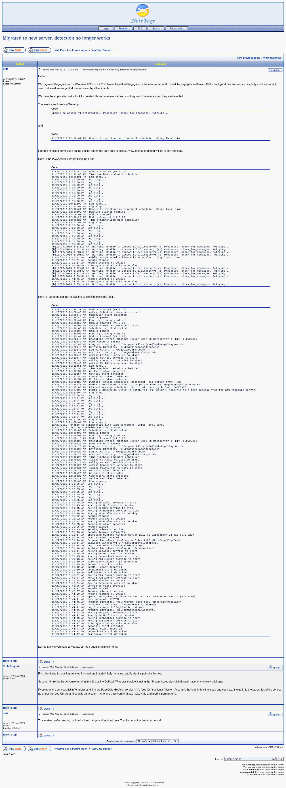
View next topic (272, 57)
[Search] (156, 29)
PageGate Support (101, 50)
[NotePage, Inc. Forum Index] (176, 29)
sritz (5, 69)
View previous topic (248, 57)
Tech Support (11, 666)
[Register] (123, 29)
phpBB (136, 782)
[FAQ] (140, 29)
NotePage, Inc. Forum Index (71, 50)
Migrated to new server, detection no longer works (56, 38)
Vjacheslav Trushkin (151, 785)
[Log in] (105, 29)
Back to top (10, 660)
